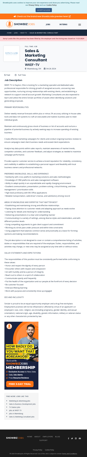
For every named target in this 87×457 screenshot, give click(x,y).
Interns (63, 24)
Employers (48, 437)
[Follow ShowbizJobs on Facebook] (68, 438)
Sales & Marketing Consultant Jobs (21, 417)
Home (9, 33)
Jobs (48, 24)
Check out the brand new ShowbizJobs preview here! (42, 16)
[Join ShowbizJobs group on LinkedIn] (76, 438)
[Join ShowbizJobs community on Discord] (80, 438)
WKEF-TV (23, 33)
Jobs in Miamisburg (16, 413)
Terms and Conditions (69, 454)
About (37, 437)
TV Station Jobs (14, 407)
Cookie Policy (51, 5)
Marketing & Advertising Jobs (19, 401)
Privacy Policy (34, 5)
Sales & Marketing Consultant (44, 33)
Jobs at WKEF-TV (15, 410)
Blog (57, 437)
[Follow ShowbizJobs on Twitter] (72, 438)
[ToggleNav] (79, 24)
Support (43, 440)
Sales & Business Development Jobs (22, 404)
